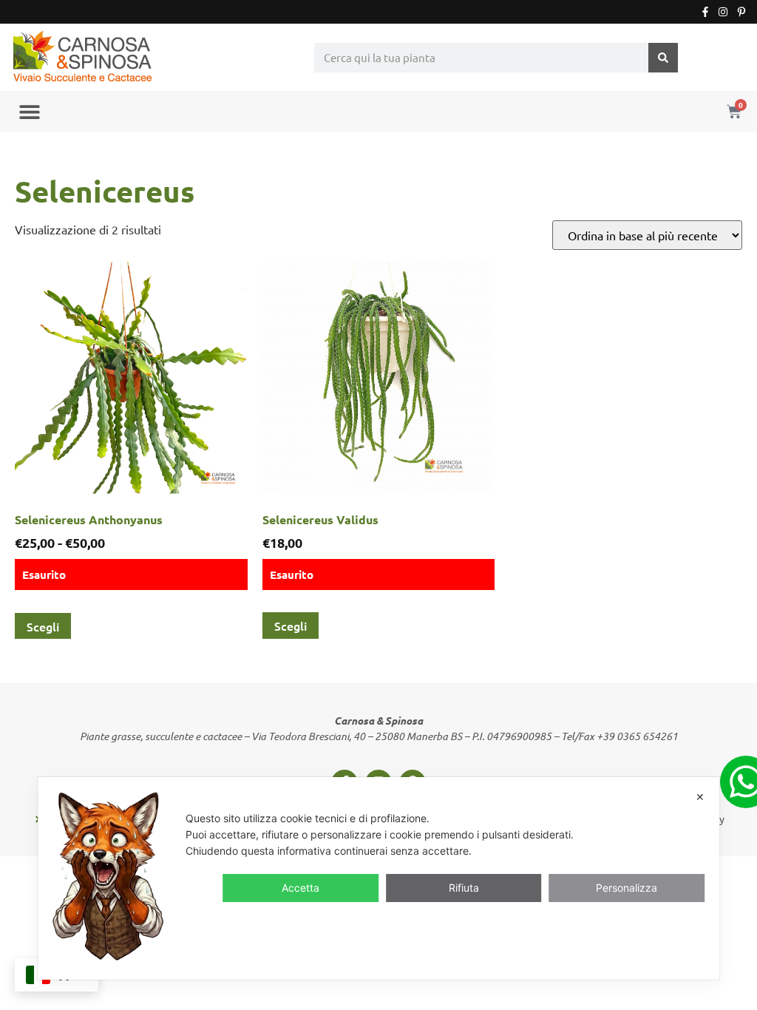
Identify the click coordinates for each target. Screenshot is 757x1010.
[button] (29, 111)
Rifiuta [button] (464, 887)
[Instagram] (723, 12)
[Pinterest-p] (741, 12)
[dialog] (378, 878)
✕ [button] (700, 796)
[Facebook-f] (705, 12)
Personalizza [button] (626, 887)
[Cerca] (663, 57)
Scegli (43, 626)
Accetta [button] (300, 887)
